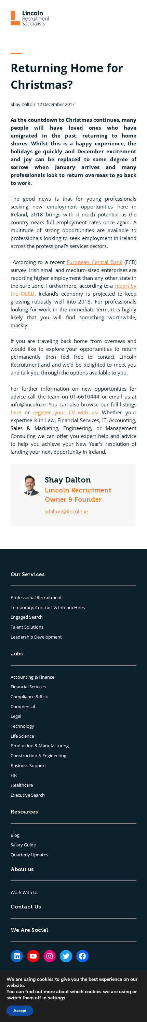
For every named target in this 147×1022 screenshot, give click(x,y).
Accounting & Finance (32, 677)
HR (14, 775)
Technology (22, 726)
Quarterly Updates (29, 855)
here (16, 412)
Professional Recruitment (36, 597)
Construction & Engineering (38, 755)
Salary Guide (23, 845)
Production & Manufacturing (40, 745)
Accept (19, 1010)
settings (56, 998)
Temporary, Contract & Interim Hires (48, 607)
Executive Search (28, 795)
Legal (16, 716)
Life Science (22, 736)
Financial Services (28, 687)
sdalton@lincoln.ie (66, 511)
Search (36, 617)
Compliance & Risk (29, 696)
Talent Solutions (27, 627)
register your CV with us (65, 412)
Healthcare (22, 785)
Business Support (28, 765)
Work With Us (24, 892)
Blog (15, 835)
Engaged (20, 617)
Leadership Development (36, 637)
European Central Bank (94, 262)
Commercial (23, 706)
